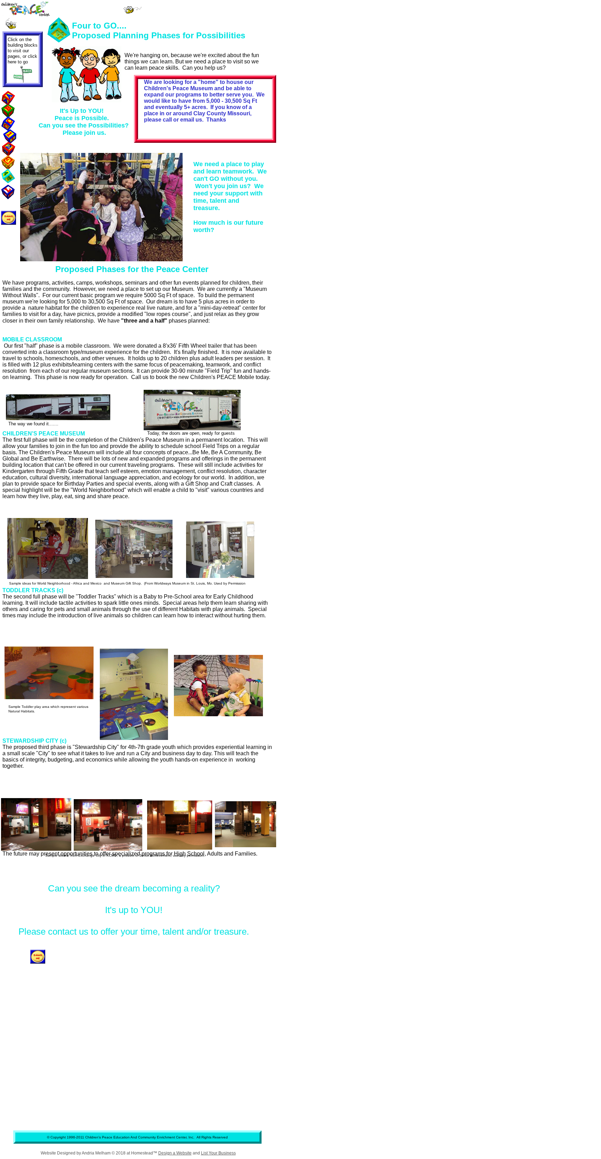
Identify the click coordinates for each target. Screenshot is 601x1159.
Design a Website (175, 1153)
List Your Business (218, 1153)
